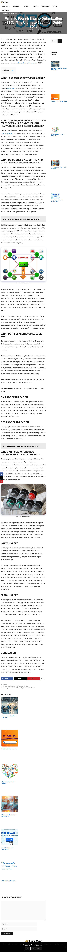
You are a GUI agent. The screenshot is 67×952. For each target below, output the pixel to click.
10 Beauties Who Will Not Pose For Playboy (16, 686)
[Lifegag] (4, 2)
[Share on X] (1, 478)
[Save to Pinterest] (1, 481)
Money (15, 14)
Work (34, 6)
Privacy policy (36, 948)
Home (5, 14)
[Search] (59, 41)
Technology (45, 6)
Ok (27, 948)
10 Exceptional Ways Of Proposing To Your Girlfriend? (19, 688)
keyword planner (6, 133)
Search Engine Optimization (27, 63)
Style (26, 6)
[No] (65, 947)
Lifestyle (5, 6)
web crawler (11, 88)
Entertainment (6, 10)
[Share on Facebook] (1, 474)
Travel (55, 6)
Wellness (16, 6)
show (12, 70)
